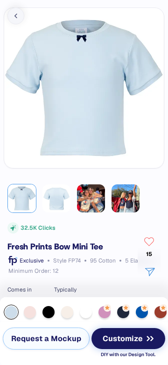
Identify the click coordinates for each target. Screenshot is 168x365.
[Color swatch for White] (86, 312)
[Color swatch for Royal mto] (142, 312)
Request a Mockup (46, 338)
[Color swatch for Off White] (67, 312)
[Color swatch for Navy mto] (123, 312)
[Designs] (7, 7)
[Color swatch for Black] (48, 312)
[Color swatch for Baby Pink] (30, 312)
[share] (149, 271)
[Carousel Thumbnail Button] (21, 198)
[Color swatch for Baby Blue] (11, 312)
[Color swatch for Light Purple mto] (104, 312)
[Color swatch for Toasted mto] (160, 312)
